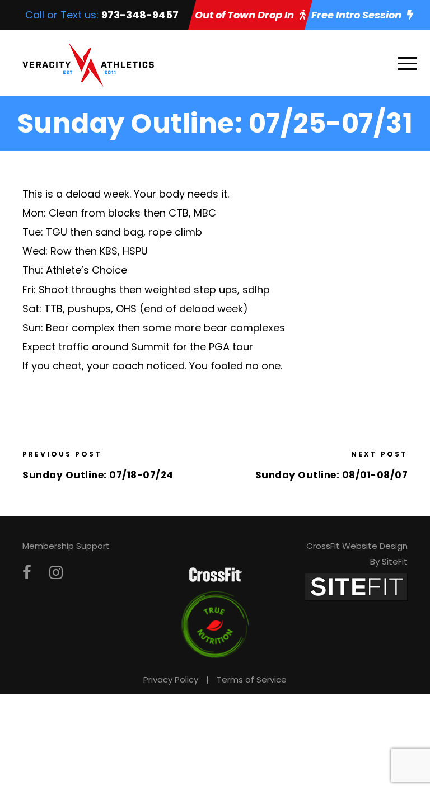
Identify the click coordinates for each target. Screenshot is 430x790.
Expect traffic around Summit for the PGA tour (137, 347)
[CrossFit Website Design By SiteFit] (356, 586)
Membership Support (66, 546)
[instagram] (56, 572)
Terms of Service (252, 679)
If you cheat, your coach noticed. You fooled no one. (152, 366)
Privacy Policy (170, 679)
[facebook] (26, 572)
